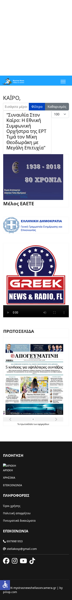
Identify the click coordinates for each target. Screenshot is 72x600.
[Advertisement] (36, 38)
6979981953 (14, 541)
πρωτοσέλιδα (26, 424)
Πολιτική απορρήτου (17, 513)
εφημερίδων (43, 424)
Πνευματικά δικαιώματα (19, 520)
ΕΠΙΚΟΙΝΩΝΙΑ (12, 485)
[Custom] (32, 561)
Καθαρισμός (57, 106)
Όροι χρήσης (11, 506)
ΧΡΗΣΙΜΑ (9, 477)
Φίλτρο (37, 106)
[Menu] (62, 82)
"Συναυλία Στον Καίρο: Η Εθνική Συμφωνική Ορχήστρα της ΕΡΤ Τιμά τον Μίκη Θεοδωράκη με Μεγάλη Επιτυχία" (26, 131)
